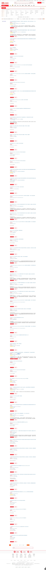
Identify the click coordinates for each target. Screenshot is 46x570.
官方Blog (28, 560)
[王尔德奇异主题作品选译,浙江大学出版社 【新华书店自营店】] (5, 477)
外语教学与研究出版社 (7, 12)
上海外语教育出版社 (14, 319)
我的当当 (32, 0)
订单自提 (25, 556)
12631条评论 (14, 50)
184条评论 (14, 494)
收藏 (15, 27)
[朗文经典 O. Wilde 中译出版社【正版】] (5, 129)
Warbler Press (16, 145)
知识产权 (31, 560)
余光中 (21, 13)
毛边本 (34, 5)
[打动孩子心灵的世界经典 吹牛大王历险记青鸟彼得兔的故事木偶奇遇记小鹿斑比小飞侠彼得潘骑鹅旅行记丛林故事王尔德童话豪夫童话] (5, 42)
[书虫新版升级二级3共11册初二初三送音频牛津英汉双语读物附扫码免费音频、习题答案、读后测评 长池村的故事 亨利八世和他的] (5, 33)
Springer (15, 75)
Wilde (14, 23)
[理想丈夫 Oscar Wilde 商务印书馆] (5, 259)
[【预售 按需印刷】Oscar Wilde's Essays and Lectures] (5, 103)
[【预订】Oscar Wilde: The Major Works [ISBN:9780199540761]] (5, 198)
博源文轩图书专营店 (13, 312)
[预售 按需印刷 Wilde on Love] (5, 146)
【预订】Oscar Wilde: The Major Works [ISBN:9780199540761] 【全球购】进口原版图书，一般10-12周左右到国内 (22, 195)
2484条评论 (14, 41)
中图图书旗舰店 (12, 103)
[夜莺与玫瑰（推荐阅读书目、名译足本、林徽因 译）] (5, 347)
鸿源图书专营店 (12, 277)
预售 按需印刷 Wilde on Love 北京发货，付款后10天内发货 (16, 143)
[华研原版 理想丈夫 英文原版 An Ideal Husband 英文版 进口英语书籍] (5, 503)
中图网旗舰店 (12, 321)
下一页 (21, 545)
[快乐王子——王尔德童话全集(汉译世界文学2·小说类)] (5, 390)
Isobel (14, 197)
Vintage (14, 537)
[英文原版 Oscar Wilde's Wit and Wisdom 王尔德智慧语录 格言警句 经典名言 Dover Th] (5, 338)
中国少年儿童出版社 (14, 432)
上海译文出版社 (21, 12)
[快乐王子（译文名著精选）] (5, 50)
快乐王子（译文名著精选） (13, 47)
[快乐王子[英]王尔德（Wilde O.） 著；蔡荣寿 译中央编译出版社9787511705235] (5, 286)
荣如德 (30, 13)
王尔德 (11, 13)
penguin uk (16, 380)
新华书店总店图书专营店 (13, 443)
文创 (31, 5)
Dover (15, 502)
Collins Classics (19, 406)
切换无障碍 (43, 0)
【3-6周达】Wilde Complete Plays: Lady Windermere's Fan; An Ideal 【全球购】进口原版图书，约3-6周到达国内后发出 (23, 265)
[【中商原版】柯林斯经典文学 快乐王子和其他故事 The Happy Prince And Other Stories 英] (5, 468)
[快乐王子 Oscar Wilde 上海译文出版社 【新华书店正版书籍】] (5, 242)
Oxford (15, 110)
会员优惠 (13, 557)
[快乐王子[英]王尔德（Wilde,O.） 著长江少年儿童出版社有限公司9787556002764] (5, 207)
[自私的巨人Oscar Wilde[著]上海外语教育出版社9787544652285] (5, 320)
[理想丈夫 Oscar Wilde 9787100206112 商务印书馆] (5, 312)
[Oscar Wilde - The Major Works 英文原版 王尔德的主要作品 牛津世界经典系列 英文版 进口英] (5, 111)
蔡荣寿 (16, 284)
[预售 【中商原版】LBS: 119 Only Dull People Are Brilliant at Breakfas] (5, 381)
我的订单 (27, 0)
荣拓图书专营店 (12, 434)
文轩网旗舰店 (12, 42)
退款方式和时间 (29, 557)
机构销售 (21, 560)
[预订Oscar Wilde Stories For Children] (5, 155)
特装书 (12, 5)
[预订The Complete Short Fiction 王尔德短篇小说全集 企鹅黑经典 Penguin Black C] (5, 425)
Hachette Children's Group (17, 162)
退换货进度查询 (29, 556)
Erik (11, 75)
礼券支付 (17, 557)
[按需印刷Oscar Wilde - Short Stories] (5, 373)
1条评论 (14, 433)
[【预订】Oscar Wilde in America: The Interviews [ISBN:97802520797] (5, 303)
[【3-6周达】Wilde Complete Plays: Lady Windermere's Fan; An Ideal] (5, 268)
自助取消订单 (21, 556)
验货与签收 (25, 557)
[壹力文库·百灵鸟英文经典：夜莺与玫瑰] (5, 120)
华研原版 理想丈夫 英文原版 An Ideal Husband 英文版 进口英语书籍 (17, 500)
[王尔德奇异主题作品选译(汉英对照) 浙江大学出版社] (5, 451)
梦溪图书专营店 (12, 286)
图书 (10, 5)
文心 (15, 293)
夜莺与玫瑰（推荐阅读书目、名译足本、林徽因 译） (16, 343)
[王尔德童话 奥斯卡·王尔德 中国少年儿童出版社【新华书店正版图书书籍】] (5, 181)
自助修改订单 (21, 557)
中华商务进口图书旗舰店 (13, 382)
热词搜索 (34, 560)
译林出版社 (17, 12)
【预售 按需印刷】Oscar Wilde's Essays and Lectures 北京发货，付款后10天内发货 (19, 99)
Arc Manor (16, 101)
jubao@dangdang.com (32, 564)
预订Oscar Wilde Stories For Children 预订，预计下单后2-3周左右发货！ (18, 160)
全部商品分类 (3, 5)
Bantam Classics (16, 493)
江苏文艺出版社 (26, 12)
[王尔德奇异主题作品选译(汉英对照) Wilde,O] (5, 486)
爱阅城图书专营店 (12, 251)
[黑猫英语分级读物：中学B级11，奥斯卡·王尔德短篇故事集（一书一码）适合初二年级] (5, 416)
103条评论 (14, 346)
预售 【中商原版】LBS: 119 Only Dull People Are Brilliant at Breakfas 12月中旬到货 (19, 378)
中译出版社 (15, 136)
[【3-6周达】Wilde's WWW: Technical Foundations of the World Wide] (5, 76)
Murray (13, 197)
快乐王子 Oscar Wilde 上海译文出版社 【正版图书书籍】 (16, 230)
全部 (2, 9)
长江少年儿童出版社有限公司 (20, 206)
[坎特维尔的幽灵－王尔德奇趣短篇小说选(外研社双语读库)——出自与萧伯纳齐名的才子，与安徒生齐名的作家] (5, 355)
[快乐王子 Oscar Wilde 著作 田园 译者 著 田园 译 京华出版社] (5, 251)
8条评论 (14, 529)
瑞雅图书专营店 (12, 408)
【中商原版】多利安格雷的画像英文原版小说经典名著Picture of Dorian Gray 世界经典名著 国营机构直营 (21, 491)
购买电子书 (16, 358)
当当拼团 (35, 0)
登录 (20, 0)
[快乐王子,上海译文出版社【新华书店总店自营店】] (5, 442)
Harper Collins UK (16, 467)
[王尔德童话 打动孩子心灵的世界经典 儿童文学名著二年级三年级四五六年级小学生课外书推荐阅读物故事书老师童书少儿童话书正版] (5, 172)
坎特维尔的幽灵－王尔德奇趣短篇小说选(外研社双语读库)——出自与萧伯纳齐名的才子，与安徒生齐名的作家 (22, 352)
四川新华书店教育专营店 (13, 460)
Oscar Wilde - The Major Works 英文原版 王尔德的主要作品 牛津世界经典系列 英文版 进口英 (20, 108)
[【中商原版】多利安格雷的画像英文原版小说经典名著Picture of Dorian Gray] (5, 495)
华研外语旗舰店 (12, 338)
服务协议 (13, 556)
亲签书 (15, 5)
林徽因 (26, 13)
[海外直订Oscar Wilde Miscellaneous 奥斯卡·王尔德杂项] (5, 399)
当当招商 (18, 560)
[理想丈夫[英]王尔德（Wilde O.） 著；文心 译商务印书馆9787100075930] (5, 277)
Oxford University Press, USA (20, 197)
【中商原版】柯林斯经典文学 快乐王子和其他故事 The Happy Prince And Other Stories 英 (20, 465)
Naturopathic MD (14, 223)
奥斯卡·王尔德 (7, 13)
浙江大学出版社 (15, 476)
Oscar (13, 23)
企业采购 (37, 0)
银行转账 (17, 556)
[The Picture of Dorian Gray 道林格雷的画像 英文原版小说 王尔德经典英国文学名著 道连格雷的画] (5, 408)
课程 (20, 5)
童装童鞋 (29, 5)
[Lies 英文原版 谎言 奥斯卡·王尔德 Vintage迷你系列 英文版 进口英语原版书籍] (5, 538)
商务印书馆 (16, 258)
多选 (41, 12)
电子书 (18, 5)
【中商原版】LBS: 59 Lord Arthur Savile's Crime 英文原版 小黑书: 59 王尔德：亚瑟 (19, 526)
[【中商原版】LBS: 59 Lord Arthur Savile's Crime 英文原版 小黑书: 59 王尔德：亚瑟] (5, 529)
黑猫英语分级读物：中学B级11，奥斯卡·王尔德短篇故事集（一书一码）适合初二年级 (19, 413)
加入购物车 (12, 27)
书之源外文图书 (12, 77)
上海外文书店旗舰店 (13, 68)
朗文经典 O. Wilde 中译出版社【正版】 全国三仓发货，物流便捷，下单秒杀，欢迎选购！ (20, 134)
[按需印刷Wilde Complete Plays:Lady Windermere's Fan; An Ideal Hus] (5, 68)
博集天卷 (17, 23)
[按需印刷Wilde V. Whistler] (5, 59)
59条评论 (14, 381)
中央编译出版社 (21, 284)
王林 (35, 13)
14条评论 (14, 407)
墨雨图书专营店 (12, 138)
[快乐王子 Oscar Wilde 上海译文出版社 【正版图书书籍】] (5, 233)
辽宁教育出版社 (36, 12)
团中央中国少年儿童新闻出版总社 (21, 171)
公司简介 (11, 560)
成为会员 (22, 0)
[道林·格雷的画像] (5, 24)
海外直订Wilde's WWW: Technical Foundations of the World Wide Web (17, 82)
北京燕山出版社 (31, 12)
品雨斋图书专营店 (12, 260)
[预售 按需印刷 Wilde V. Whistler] (5, 190)
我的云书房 (30, 0)
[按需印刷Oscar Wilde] (5, 364)
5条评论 (14, 468)
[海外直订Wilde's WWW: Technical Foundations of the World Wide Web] (5, 85)
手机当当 (25, 560)
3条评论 (14, 442)
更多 (43, 12)
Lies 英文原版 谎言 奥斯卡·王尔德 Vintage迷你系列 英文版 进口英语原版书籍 (18, 535)
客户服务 (40, 0)
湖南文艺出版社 (12, 12)
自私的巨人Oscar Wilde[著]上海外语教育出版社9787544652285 (17, 317)
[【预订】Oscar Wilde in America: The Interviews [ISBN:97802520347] (5, 329)
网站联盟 (15, 560)
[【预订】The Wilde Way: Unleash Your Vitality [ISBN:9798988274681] (5, 225)
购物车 (25, 0)
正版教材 (23, 5)
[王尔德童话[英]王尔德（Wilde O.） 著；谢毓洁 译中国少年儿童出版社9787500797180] (5, 434)
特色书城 (26, 5)
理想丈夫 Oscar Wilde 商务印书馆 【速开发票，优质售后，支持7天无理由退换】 (19, 256)
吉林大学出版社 (18, 345)
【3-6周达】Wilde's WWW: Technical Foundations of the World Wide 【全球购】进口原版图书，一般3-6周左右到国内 (22, 73)
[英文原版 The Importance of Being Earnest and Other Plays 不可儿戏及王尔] (5, 512)
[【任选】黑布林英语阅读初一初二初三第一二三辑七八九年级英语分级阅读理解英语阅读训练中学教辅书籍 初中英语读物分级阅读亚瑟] (5, 94)
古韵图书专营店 (12, 129)
